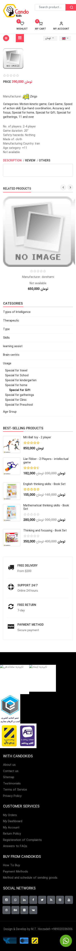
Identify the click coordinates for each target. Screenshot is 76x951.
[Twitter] (42, 900)
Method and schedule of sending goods (30, 878)
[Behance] (15, 910)
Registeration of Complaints (22, 840)
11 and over (26, 117)
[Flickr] (24, 910)
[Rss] (51, 900)
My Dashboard (12, 821)
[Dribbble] (6, 910)
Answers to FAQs (15, 846)
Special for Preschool (19, 405)
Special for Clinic (16, 400)
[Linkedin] (24, 900)
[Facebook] (33, 900)
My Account (11, 827)
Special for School (17, 375)
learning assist (12, 346)
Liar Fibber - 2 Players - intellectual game (46, 461)
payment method (30, 625)
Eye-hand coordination (36, 108)
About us (9, 765)
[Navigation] (20, 38)
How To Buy (11, 865)
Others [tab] (44, 160)
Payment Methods (15, 871)
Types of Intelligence (17, 312)
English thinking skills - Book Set (44, 484)
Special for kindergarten (20, 380)
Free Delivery (27, 565)
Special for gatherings (19, 395)
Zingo (33, 96)
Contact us (10, 771)
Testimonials (12, 783)
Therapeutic (11, 320)
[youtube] (69, 900)
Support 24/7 (27, 585)
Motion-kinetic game (33, 104)
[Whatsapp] (15, 900)
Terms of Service (15, 790)
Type (6, 329)
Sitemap (8, 777)
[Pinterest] (60, 900)
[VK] (33, 910)
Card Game (55, 104)
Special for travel (16, 370)
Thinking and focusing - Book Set (45, 530)
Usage (7, 363)
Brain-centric (11, 355)
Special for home (23, 112)
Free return (26, 605)
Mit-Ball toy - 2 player (37, 437)
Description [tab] (12, 160)
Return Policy (12, 834)
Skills (6, 338)
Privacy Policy (12, 796)
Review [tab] (30, 160)
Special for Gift (45, 112)
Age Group (10, 412)
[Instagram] (6, 900)
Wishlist (22, 25)
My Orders (10, 815)
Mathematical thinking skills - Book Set (46, 507)
